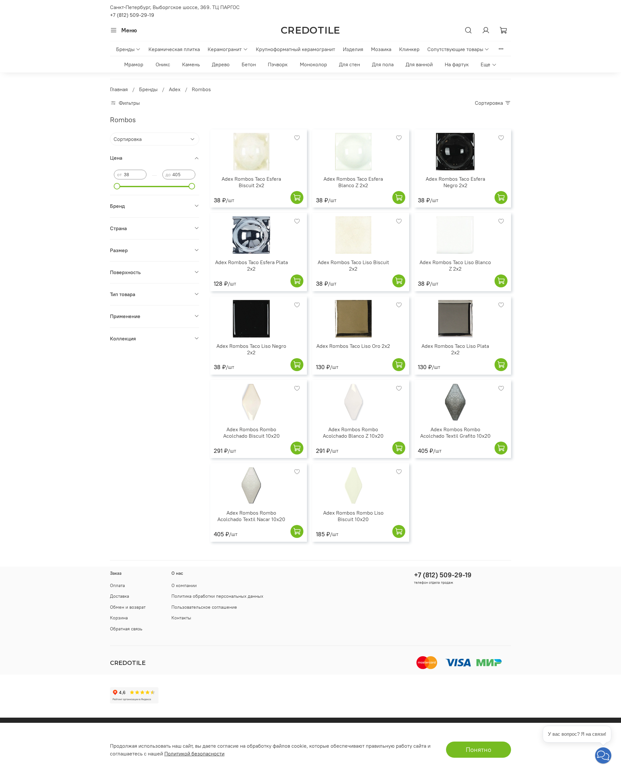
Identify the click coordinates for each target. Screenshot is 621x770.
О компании (184, 585)
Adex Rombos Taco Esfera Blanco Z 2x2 (353, 182)
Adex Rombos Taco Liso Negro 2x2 (251, 349)
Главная (119, 89)
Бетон (249, 64)
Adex (174, 89)
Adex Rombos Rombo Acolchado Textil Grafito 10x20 (455, 432)
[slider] (117, 186)
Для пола (383, 64)
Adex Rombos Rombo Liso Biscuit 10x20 (353, 515)
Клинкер (409, 49)
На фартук (457, 64)
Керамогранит (225, 49)
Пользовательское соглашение (204, 607)
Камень (191, 64)
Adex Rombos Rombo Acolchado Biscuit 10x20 (251, 432)
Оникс (163, 64)
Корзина (119, 618)
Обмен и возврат (128, 607)
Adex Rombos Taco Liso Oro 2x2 (353, 346)
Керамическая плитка (174, 49)
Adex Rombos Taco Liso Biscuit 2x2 (353, 265)
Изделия (353, 49)
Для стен (349, 64)
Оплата (117, 585)
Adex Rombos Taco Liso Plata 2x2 (455, 349)
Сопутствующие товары (455, 49)
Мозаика (381, 49)
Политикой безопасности (194, 753)
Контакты (181, 618)
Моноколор (313, 64)
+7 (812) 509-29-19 (132, 15)
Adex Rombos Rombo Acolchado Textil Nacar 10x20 (251, 515)
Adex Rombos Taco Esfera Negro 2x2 (455, 182)
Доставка (119, 596)
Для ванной (419, 64)
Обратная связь (126, 629)
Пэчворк (278, 64)
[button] (603, 755)
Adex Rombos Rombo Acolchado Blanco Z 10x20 (353, 432)
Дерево (221, 64)
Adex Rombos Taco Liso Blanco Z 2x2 (455, 265)
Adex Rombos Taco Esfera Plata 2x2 (251, 265)
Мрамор (133, 64)
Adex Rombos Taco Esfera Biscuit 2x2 (251, 182)
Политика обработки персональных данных (217, 596)
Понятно (478, 749)
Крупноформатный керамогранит (295, 49)
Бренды (125, 49)
